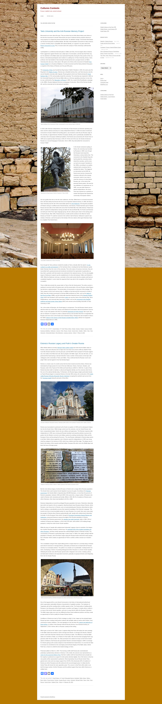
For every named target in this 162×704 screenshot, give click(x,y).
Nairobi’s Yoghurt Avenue (106, 41)
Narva (84, 680)
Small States (56, 328)
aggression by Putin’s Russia (75, 311)
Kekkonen (53, 330)
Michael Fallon (79, 680)
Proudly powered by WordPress (47, 696)
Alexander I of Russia (60, 80)
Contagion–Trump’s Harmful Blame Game (110, 47)
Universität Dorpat (50, 333)
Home (42, 16)
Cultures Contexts (49, 8)
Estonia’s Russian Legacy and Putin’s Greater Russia (62, 343)
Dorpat (73, 328)
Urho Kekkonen (75, 203)
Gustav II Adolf (88, 328)
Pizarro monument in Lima (47, 45)
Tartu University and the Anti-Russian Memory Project (62, 31)
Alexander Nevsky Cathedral (72, 678)
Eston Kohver (50, 680)
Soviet (69, 330)
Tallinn (84, 330)
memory (58, 330)
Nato (88, 680)
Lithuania (73, 680)
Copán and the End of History (107, 43)
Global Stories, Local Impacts (107, 29)
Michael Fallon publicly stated (65, 347)
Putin (62, 330)
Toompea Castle (47, 378)
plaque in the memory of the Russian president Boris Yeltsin (62, 317)
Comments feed (104, 82)
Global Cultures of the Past (107, 27)
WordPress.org (104, 84)
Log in (101, 78)
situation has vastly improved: (71, 519)
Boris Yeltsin (68, 328)
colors (66, 297)
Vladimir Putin (54, 682)
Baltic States (83, 678)
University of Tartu (48, 70)
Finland (82, 328)
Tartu (88, 330)
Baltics (88, 678)
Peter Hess (50, 16)
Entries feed (103, 80)
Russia (65, 330)
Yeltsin (74, 333)
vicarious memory (68, 333)
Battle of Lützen (53, 72)
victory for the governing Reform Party (50, 655)
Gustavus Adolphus (45, 330)
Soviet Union (75, 330)
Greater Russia (62, 680)
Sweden (81, 330)
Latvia (68, 680)
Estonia (78, 328)
